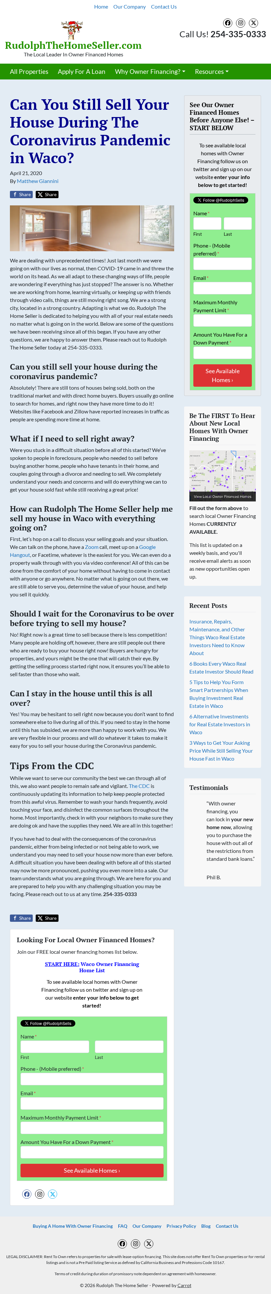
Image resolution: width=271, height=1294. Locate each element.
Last (99, 1057)
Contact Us (164, 6)
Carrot (184, 1285)
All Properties (29, 71)
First (24, 1057)
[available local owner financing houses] (222, 475)
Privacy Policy (181, 1226)
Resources (209, 71)
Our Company (129, 6)
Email (28, 1093)
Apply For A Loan (81, 71)
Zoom (91, 547)
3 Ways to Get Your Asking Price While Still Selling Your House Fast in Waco (221, 750)
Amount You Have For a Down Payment (66, 1142)
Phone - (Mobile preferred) (52, 1069)
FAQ (122, 1226)
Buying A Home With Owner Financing (73, 1226)
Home (101, 6)
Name (28, 1036)
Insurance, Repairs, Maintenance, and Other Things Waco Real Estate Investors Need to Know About (217, 637)
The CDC (139, 786)
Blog (206, 1226)
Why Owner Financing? (147, 71)
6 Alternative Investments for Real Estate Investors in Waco (219, 724)
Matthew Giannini (37, 181)
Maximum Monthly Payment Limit (60, 1117)
